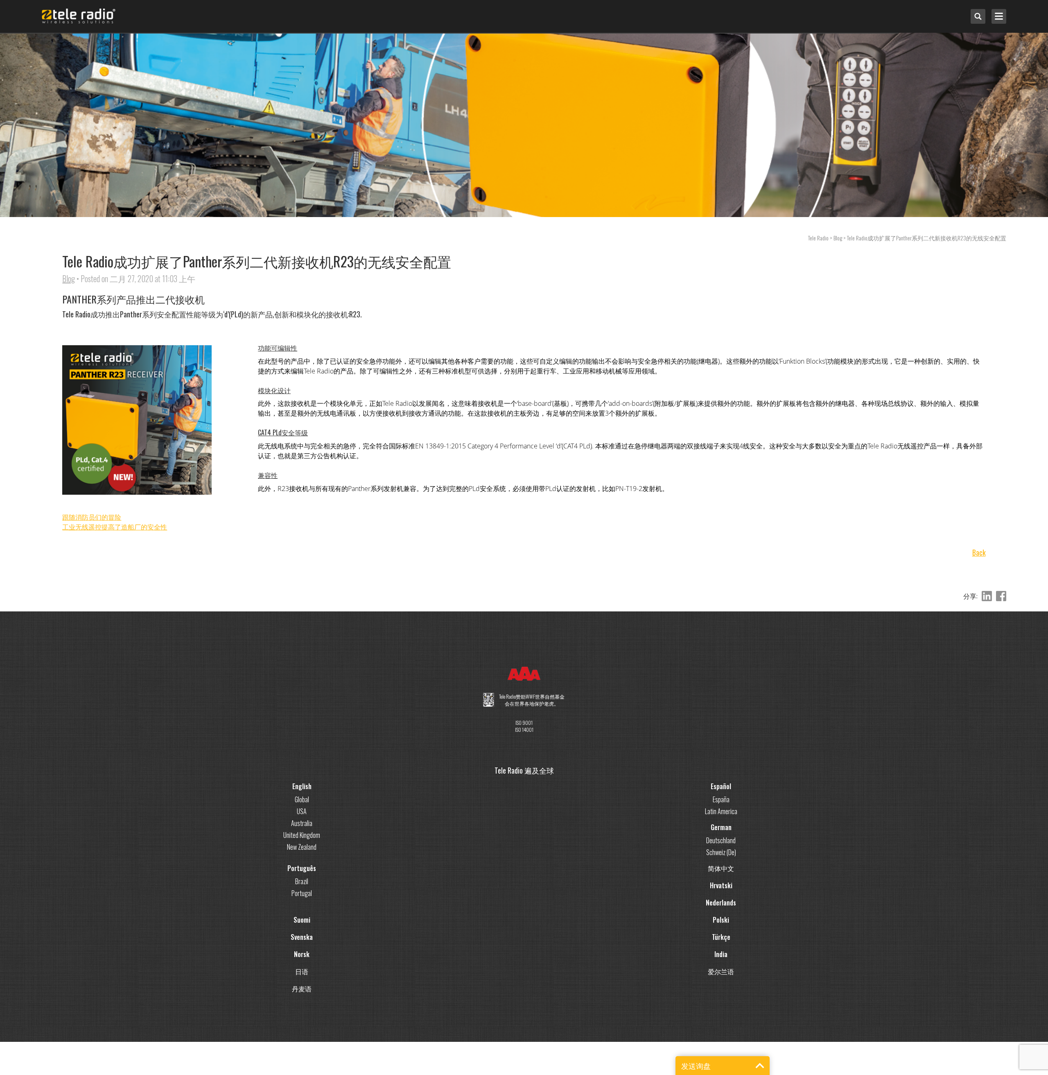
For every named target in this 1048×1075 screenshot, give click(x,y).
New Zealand (301, 847)
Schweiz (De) (721, 852)
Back (979, 552)
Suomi (302, 920)
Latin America (721, 811)
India (720, 954)
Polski (721, 920)
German (721, 827)
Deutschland (721, 840)
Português (301, 868)
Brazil (301, 881)
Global (302, 799)
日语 (301, 971)
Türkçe (721, 937)
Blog (68, 278)
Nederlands (721, 903)
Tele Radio (818, 237)
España (721, 799)
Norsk (301, 954)
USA (302, 811)
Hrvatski (721, 885)
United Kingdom (301, 835)
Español (721, 786)
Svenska (302, 937)
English (302, 786)
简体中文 (721, 868)
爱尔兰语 (721, 971)
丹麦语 (302, 989)
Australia (301, 823)
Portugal (301, 893)
